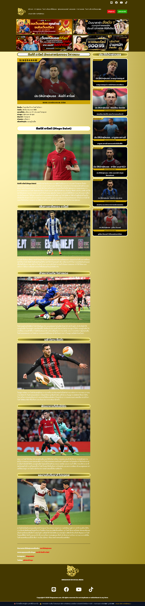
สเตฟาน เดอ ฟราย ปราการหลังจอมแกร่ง (110, 205)
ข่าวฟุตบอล (37, 9)
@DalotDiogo (28, 560)
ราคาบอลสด (80, 9)
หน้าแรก (30, 9)
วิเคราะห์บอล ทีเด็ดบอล (49, 9)
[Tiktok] (126, 2)
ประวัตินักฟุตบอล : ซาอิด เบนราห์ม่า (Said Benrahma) (110, 174)
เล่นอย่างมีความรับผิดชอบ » (123, 604)
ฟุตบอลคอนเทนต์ (63, 9)
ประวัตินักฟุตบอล (45, 548)
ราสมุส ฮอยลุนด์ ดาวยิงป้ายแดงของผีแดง (110, 84)
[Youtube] (121, 2)
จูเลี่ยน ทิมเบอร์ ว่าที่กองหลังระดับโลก (110, 234)
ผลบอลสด (72, 9)
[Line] (111, 2)
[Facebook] (116, 2)
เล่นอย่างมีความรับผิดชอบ (36, 14)
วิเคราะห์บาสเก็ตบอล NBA (93, 9)
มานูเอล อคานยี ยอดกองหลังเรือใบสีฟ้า (110, 143)
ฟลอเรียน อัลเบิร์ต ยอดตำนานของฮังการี (110, 114)
